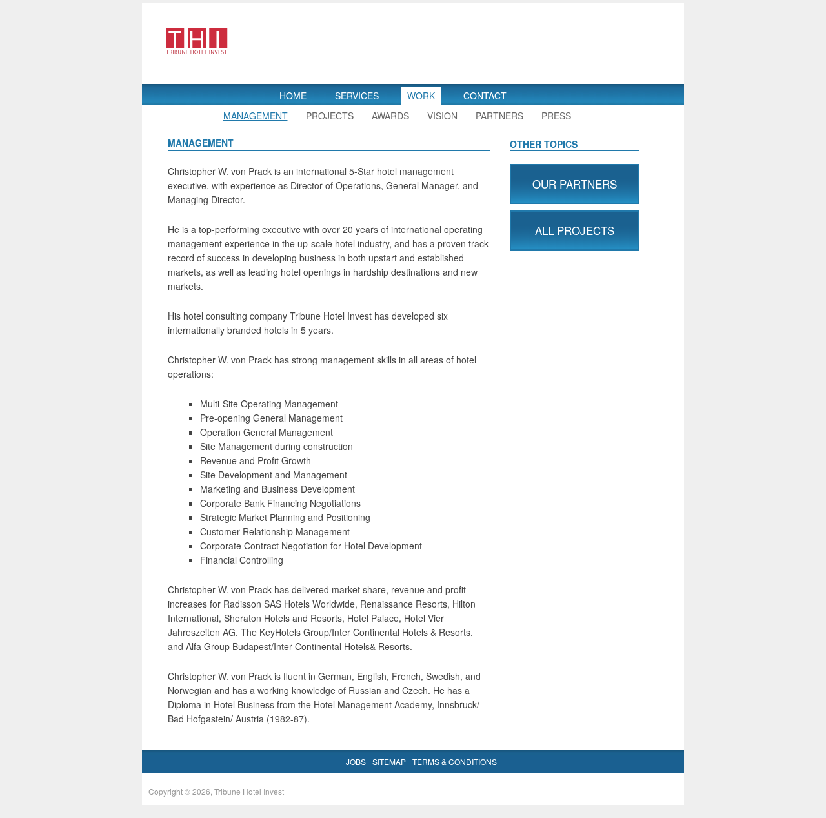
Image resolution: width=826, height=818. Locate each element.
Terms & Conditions (454, 761)
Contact (485, 95)
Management (255, 115)
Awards (390, 115)
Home (293, 95)
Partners (499, 115)
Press (556, 115)
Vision (442, 115)
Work (421, 95)
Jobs (356, 761)
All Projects (574, 230)
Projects (330, 115)
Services (357, 95)
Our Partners (574, 184)
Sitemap (389, 761)
